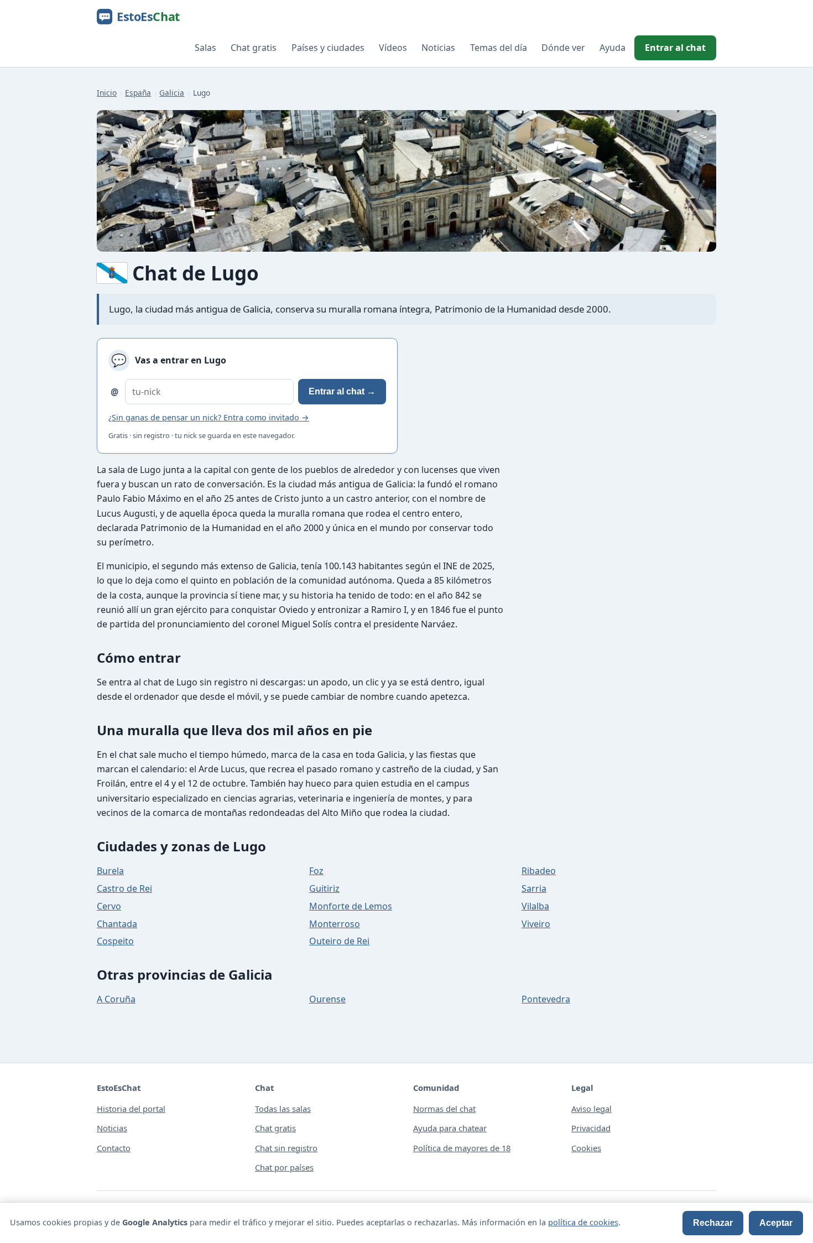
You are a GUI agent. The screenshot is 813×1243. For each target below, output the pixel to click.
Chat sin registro (286, 1147)
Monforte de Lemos (350, 906)
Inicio (107, 92)
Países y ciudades (327, 47)
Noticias (438, 47)
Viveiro (536, 924)
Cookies (586, 1147)
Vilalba (535, 906)
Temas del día (498, 47)
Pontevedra (546, 999)
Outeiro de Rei (339, 941)
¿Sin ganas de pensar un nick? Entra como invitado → (208, 417)
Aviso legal (591, 1108)
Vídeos (393, 47)
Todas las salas (283, 1108)
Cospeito (115, 941)
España (138, 92)
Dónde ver (563, 47)
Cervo (109, 906)
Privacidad (591, 1127)
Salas (205, 47)
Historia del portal (131, 1108)
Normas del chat (444, 1108)
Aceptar (776, 1223)
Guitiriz (324, 888)
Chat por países (284, 1167)
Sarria (534, 888)
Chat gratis (254, 47)
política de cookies (583, 1222)
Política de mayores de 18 (461, 1147)
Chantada (117, 924)
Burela (110, 871)
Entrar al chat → (342, 391)
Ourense (327, 999)
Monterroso (334, 924)
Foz (316, 871)
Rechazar (713, 1223)
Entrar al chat (675, 47)
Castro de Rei (124, 888)
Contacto (114, 1147)
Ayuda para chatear (450, 1127)
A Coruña (116, 999)
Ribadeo (539, 871)
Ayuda (613, 47)
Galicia (171, 92)
